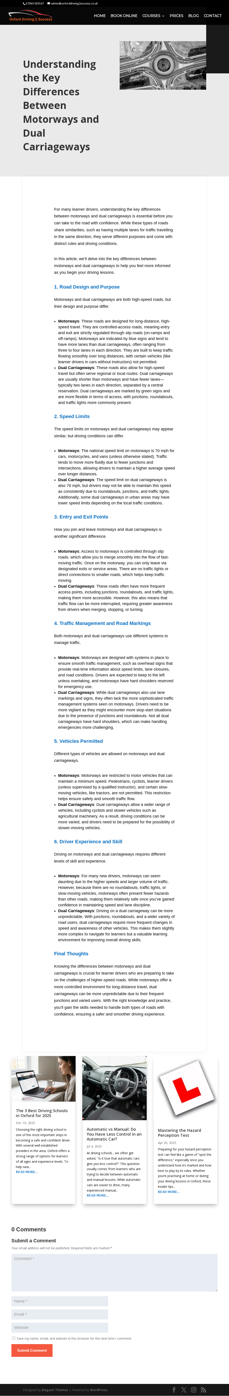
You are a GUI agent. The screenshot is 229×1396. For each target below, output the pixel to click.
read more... (27, 1172)
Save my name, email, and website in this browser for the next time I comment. (74, 1338)
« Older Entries (21, 1213)
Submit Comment (32, 1350)
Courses (151, 16)
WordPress (98, 1390)
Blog (193, 16)
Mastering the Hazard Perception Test (179, 1133)
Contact (213, 16)
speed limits (72, 429)
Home (100, 16)
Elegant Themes (55, 1390)
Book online (124, 16)
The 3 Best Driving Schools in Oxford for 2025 (42, 1113)
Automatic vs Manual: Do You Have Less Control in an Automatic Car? (114, 1133)
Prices (176, 16)
